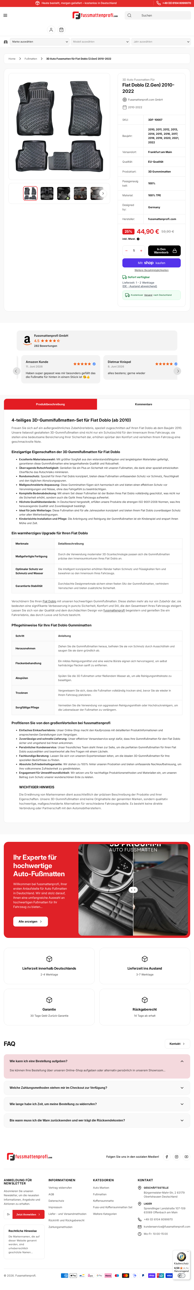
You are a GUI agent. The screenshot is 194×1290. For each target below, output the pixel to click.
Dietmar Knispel (114, 362)
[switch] (181, 1275)
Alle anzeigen (28, 921)
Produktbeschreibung (50, 404)
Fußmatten (31, 58)
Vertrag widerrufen (60, 1187)
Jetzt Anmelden (26, 1214)
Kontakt (175, 1044)
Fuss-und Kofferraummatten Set (112, 1207)
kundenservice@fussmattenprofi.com (167, 1226)
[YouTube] (186, 1157)
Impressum (55, 1207)
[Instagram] (176, 1157)
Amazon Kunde (32, 362)
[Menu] (5, 15)
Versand (148, 295)
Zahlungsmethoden (60, 1226)
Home (12, 58)
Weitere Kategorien (105, 1213)
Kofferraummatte (103, 1200)
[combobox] (161, 15)
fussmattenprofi (114, 610)
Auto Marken (101, 1187)
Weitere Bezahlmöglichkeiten (152, 270)
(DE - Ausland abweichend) (139, 286)
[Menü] (188, 1252)
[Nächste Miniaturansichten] (103, 193)
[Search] (129, 15)
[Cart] (61, 30)
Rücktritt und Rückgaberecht (66, 1220)
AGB (51, 1194)
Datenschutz (56, 1200)
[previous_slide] (16, 371)
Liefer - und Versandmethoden (67, 1213)
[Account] (51, 30)
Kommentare (143, 404)
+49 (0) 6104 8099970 (176, 3)
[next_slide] (177, 371)
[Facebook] (167, 1157)
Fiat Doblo (49, 601)
